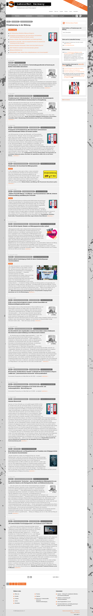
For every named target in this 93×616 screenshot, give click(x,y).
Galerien (38, 596)
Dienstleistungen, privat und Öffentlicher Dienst (23, 95)
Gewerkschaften (16, 448)
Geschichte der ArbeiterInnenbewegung (28, 448)
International (68, 43)
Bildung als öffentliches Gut (16, 50)
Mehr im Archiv (66, 99)
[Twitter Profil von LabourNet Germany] (77, 16)
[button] (28, 577)
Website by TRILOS (75, 612)
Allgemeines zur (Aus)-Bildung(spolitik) (47, 127)
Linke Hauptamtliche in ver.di (64, 601)
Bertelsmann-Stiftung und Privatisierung (72, 70)
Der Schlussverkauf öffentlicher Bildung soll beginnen (22, 33)
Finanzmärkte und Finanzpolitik (28, 191)
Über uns (56, 11)
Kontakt (61, 11)
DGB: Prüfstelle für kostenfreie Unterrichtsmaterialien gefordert (24, 47)
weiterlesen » (48, 87)
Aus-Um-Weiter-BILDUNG (34, 127)
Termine (38, 594)
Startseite (51, 11)
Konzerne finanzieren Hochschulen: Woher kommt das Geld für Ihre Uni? (26, 45)
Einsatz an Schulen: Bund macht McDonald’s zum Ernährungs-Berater (26, 39)
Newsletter (76, 11)
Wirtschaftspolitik (15, 21)
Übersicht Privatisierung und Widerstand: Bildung (73, 68)
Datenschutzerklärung (68, 610)
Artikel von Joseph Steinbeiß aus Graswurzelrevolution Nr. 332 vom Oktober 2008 (74, 76)
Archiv (70, 11)
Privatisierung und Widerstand (26, 21)
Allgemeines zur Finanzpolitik (41, 191)
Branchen (17, 15)
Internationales (29, 15)
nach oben (56, 577)
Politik (52, 15)
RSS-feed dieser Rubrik (71, 23)
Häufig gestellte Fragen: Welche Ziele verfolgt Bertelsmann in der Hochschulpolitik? (29, 52)
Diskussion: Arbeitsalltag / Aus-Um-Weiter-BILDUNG (74, 71)
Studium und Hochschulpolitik (46, 369)
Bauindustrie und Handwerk (19, 62)
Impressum (77, 610)
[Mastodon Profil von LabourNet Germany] (80, 16)
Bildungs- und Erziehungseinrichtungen (40, 95)
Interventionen (40, 15)
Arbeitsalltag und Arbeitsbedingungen (20, 127)
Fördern (66, 11)
